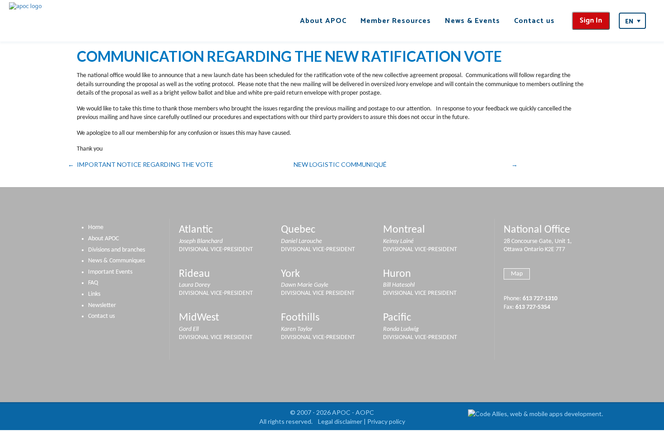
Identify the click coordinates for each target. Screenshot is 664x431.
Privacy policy (386, 421)
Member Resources (395, 21)
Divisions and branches (116, 250)
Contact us (534, 21)
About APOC (323, 21)
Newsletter (102, 305)
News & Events (472, 21)
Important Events (110, 272)
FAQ (93, 283)
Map (517, 274)
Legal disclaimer (340, 421)
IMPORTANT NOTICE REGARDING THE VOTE (145, 164)
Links (94, 294)
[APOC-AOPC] (25, 6)
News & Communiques (116, 260)
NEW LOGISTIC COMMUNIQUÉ (340, 164)
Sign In (591, 20)
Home (95, 227)
